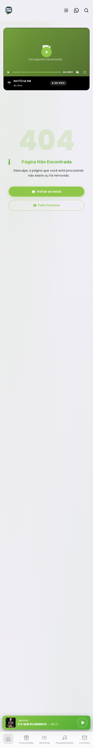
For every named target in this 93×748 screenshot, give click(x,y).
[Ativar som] (77, 72)
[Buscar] (86, 10)
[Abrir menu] (66, 10)
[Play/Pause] (82, 722)
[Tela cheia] (85, 72)
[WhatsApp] (76, 10)
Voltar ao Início (49, 191)
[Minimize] (11, 725)
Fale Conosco (49, 205)
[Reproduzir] (46, 52)
